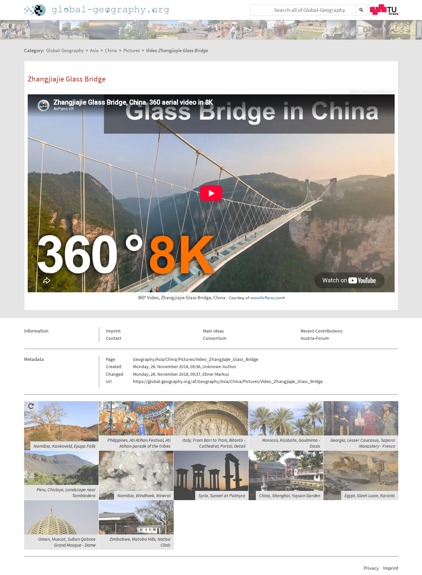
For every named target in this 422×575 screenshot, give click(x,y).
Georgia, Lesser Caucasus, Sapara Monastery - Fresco (362, 443)
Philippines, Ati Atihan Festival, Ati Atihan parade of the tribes (138, 443)
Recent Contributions (322, 331)
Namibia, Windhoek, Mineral (143, 495)
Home (97, 10)
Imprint (113, 331)
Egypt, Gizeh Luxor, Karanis (370, 495)
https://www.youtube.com (372, 91)
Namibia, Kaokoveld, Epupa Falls (65, 446)
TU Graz (384, 9)
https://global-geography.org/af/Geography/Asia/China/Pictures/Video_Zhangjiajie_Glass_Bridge (228, 381)
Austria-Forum (315, 338)
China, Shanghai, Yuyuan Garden (289, 495)
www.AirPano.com (266, 298)
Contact (113, 338)
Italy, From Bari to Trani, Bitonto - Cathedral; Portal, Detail (213, 443)
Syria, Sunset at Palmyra (221, 495)
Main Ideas (213, 331)
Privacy (371, 568)
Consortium (214, 338)
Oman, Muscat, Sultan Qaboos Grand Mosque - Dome (67, 542)
